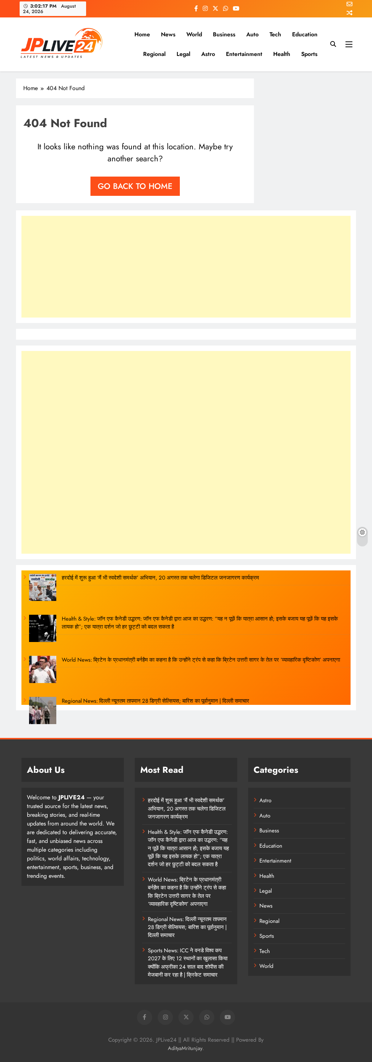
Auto (252, 34)
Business (224, 34)
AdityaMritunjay (185, 1048)
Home (142, 34)
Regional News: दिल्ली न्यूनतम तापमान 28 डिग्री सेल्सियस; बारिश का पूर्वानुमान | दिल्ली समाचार (155, 701)
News (168, 34)
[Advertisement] (186, 267)
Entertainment (244, 54)
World (194, 34)
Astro (208, 54)
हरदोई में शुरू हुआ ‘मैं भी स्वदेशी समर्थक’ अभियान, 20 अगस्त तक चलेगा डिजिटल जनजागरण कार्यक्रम (160, 578)
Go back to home (135, 186)
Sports (309, 54)
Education (305, 34)
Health (281, 54)
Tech (275, 34)
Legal (183, 54)
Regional (154, 54)
